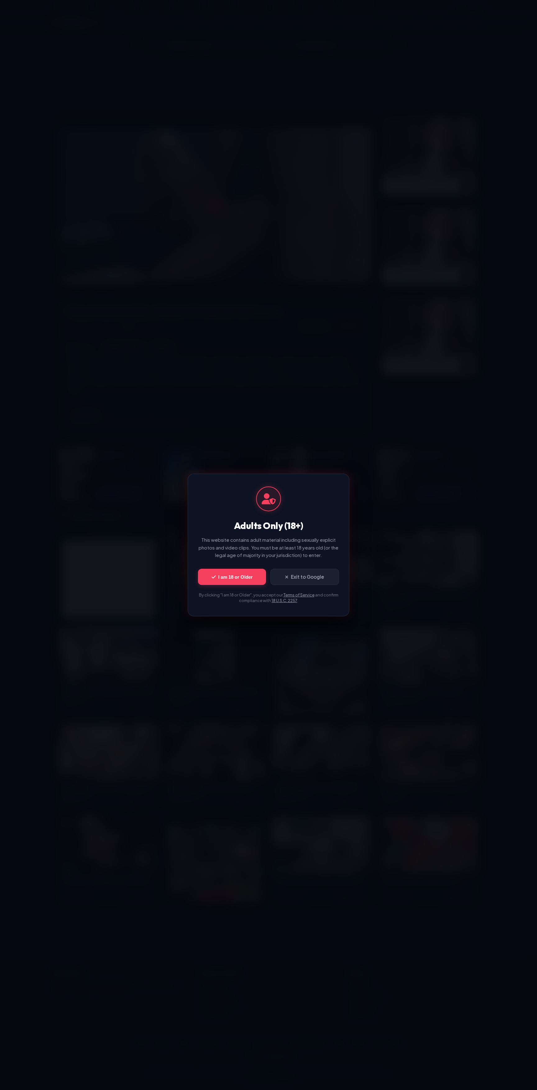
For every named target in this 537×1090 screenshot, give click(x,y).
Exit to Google (307, 577)
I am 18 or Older (235, 577)
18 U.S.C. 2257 (284, 600)
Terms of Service (298, 594)
